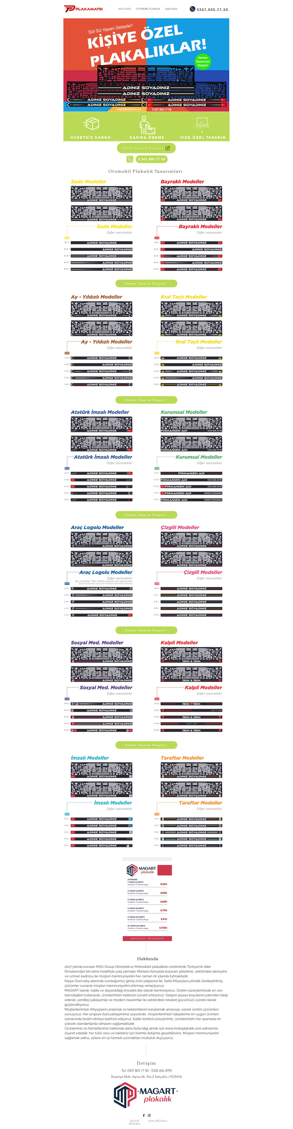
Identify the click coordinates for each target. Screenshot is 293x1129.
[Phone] (192, 9)
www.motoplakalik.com (183, 1028)
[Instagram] (149, 1115)
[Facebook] (144, 1115)
